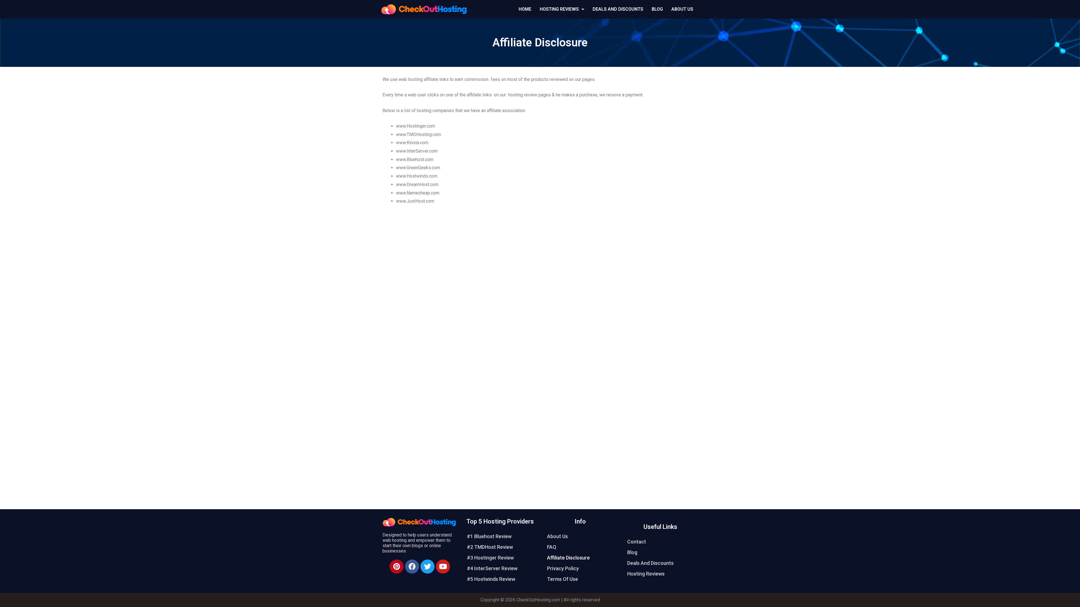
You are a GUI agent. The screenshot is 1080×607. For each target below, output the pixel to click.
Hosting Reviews (646, 574)
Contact (636, 542)
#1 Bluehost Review (489, 536)
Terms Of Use (562, 579)
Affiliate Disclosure (568, 558)
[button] (562, 9)
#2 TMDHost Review (490, 547)
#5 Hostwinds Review (491, 579)
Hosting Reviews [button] (559, 9)
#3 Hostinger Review (490, 558)
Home (525, 9)
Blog (657, 9)
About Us (682, 9)
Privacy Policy (563, 568)
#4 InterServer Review (492, 568)
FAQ (551, 547)
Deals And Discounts (618, 9)
